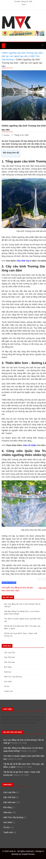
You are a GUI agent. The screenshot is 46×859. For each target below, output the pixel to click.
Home (24, 4)
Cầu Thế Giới (9, 657)
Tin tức (7, 686)
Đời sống (8, 667)
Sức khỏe (8, 681)
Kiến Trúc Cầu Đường (9, 582)
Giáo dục (7, 672)
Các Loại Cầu (9, 652)
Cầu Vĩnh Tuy (23, 261)
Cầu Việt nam (9, 662)
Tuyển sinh (8, 691)
